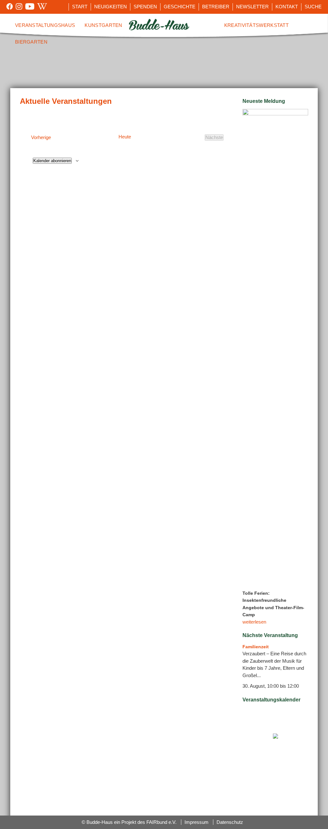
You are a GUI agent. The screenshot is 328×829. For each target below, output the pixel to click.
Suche (313, 6)
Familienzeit (255, 646)
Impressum (196, 822)
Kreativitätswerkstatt (256, 25)
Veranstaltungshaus (45, 25)
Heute (125, 136)
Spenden (145, 6)
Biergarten (31, 42)
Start (79, 6)
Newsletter (252, 6)
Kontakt (286, 6)
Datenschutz (230, 822)
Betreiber (215, 6)
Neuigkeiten (110, 6)
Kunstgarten (103, 25)
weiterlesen (254, 622)
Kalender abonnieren (52, 160)
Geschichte (179, 6)
